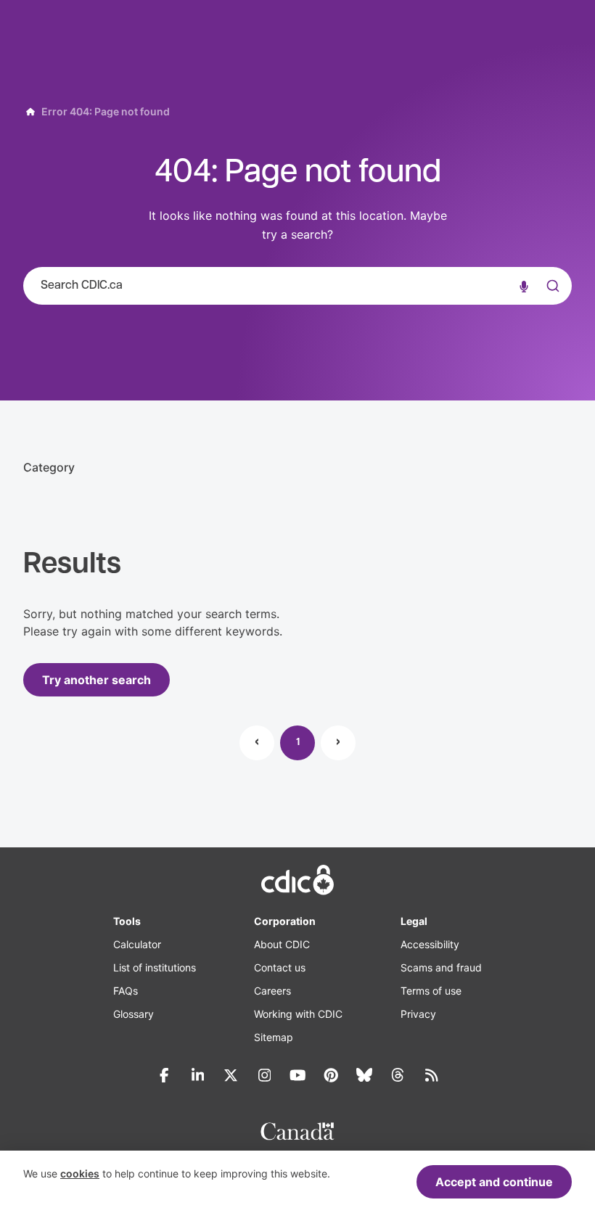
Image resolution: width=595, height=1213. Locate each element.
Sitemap (273, 1037)
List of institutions (154, 967)
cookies (79, 1173)
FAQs (125, 990)
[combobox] (297, 286)
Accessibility (430, 944)
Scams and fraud (441, 967)
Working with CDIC (298, 1014)
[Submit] (551, 300)
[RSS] (431, 1075)
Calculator (137, 944)
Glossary (133, 1014)
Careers (272, 990)
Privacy (418, 1014)
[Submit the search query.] (551, 286)
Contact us (279, 967)
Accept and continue (494, 1182)
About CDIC (282, 944)
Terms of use (431, 990)
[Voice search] (524, 286)
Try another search (96, 680)
